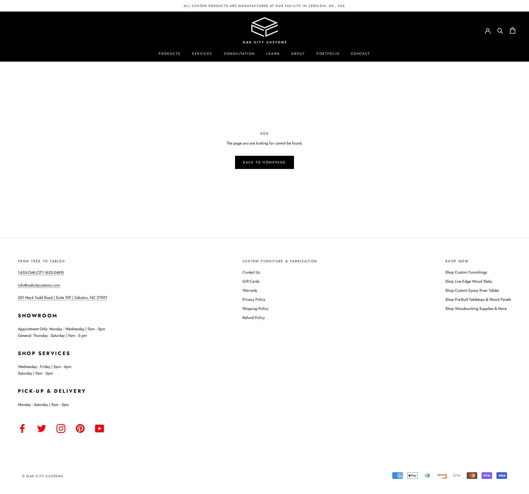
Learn (273, 53)
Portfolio (328, 53)
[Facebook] (22, 427)
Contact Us (251, 272)
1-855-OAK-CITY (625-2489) (41, 272)
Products (169, 53)
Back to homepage (264, 162)
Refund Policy (253, 317)
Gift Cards (251, 281)
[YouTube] (99, 427)
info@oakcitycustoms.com (39, 285)
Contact (360, 53)
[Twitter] (41, 427)
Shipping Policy (255, 308)
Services (202, 53)
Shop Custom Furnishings (466, 272)
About (298, 53)
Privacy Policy (253, 299)
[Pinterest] (80, 427)
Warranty (249, 290)
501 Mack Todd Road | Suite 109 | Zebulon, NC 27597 (62, 297)
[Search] (500, 30)
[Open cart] (512, 30)
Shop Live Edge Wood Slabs (468, 281)
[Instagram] (60, 427)
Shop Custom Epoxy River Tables (472, 290)
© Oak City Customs (43, 476)
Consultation (239, 53)
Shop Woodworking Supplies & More (476, 308)
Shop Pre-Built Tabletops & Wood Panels (478, 299)
